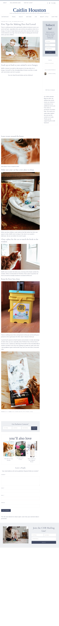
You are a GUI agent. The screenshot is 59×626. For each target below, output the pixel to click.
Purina (31, 411)
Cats (13, 411)
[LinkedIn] (55, 1)
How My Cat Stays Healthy (8, 459)
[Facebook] (48, 1)
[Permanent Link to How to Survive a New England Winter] (32, 456)
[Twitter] (49, 1)
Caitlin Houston (29, 10)
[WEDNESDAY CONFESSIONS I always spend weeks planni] (47, 86)
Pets (24, 411)
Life (7, 411)
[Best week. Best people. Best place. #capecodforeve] (53, 78)
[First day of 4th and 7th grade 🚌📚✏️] (47, 78)
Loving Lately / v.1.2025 (20, 458)
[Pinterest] (51, 1)
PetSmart (27, 411)
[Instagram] (53, 1)
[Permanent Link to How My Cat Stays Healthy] (8, 456)
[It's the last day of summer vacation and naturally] (47, 82)
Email (2, 495)
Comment (3, 474)
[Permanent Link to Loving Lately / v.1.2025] (20, 455)
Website (3, 502)
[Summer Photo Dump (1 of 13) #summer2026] (53, 86)
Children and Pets (18, 411)
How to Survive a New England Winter (32, 460)
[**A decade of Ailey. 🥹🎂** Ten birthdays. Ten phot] (53, 82)
